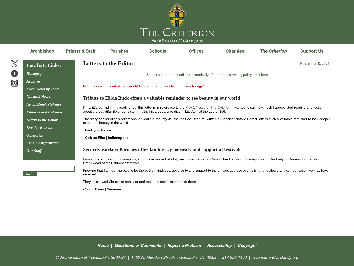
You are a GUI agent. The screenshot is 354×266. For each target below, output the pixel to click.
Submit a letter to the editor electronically (177, 75)
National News (38, 97)
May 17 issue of (207, 107)
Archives (33, 81)
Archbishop (42, 51)
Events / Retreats (39, 128)
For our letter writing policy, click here (239, 75)
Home (103, 245)
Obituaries (34, 135)
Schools (157, 51)
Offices (196, 51)
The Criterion (177, 36)
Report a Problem (184, 245)
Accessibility (219, 245)
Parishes (119, 51)
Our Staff (33, 151)
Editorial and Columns (44, 112)
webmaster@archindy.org (275, 257)
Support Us (312, 51)
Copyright (247, 245)
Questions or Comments (138, 245)
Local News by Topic (42, 89)
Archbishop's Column (43, 104)
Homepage (34, 74)
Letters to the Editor (42, 120)
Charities (235, 51)
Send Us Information (43, 143)
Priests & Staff (80, 51)
